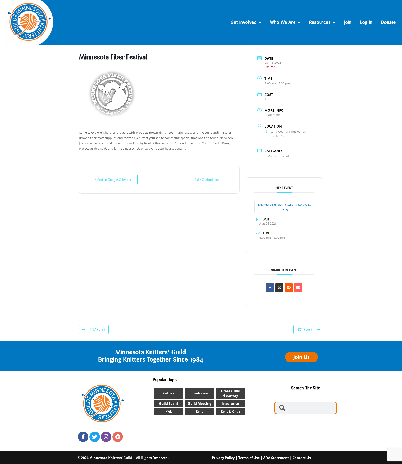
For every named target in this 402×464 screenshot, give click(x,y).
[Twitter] (94, 437)
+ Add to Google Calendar (113, 179)
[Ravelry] (117, 437)
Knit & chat (230, 411)
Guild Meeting (199, 403)
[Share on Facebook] (270, 287)
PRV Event (98, 329)
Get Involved (243, 22)
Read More (272, 115)
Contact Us (301, 457)
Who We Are (283, 22)
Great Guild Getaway (230, 393)
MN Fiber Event (278, 156)
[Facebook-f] (83, 437)
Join (348, 22)
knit (199, 411)
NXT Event (304, 329)
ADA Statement (276, 457)
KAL (168, 411)
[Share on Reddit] (289, 287)
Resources (320, 22)
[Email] (298, 287)
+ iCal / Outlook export (207, 179)
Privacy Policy (223, 457)
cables (168, 393)
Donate (388, 22)
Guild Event (168, 403)
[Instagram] (106, 437)
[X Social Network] (279, 287)
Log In (366, 22)
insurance (230, 403)
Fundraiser (200, 393)
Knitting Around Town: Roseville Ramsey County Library (284, 207)
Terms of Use (249, 457)
